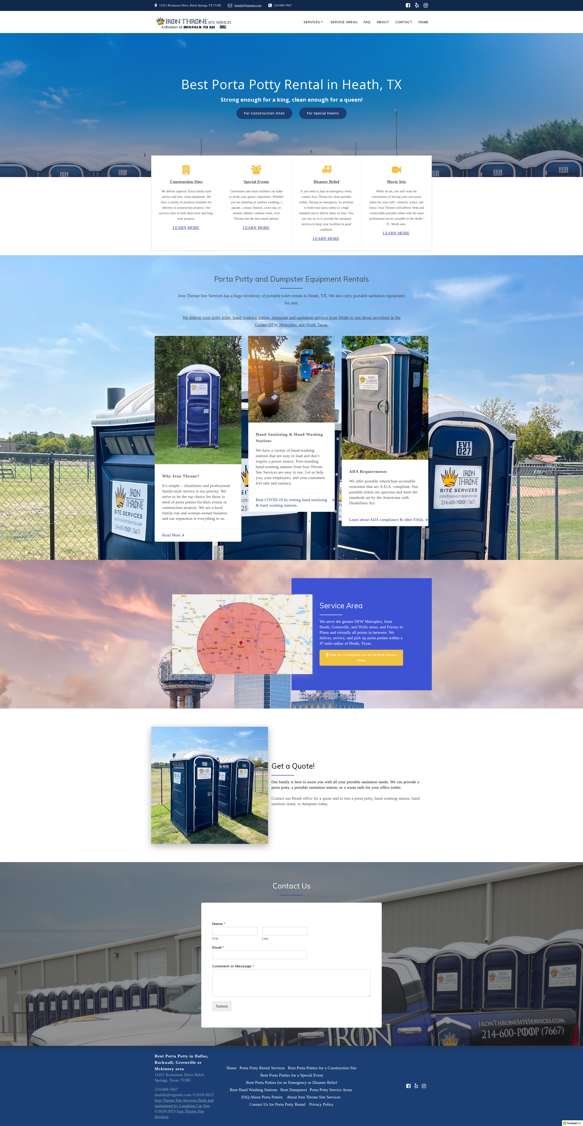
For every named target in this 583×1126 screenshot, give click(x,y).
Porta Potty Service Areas (331, 1089)
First (215, 938)
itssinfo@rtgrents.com (247, 5)
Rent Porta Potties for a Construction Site (322, 1068)
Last (265, 938)
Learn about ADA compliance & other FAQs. (386, 519)
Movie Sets (396, 181)
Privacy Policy (321, 1104)
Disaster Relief (326, 181)
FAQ (367, 22)
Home (424, 22)
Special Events (256, 181)
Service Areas (344, 22)
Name (218, 923)
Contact (403, 22)
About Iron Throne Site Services (314, 1097)
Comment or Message (233, 966)
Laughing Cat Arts (194, 1105)
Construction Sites (186, 181)
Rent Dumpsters (293, 1089)
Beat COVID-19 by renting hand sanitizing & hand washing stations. (291, 502)
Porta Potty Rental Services (262, 1068)
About (383, 22)
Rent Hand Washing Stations (253, 1089)
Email (218, 947)
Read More (171, 535)
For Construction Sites (264, 113)
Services (312, 22)
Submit (222, 1006)
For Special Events (323, 113)
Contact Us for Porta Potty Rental (278, 1104)
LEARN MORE (186, 227)
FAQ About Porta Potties (262, 1097)
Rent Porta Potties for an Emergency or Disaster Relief (291, 1082)
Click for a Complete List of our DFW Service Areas (363, 657)
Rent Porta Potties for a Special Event (291, 1075)
